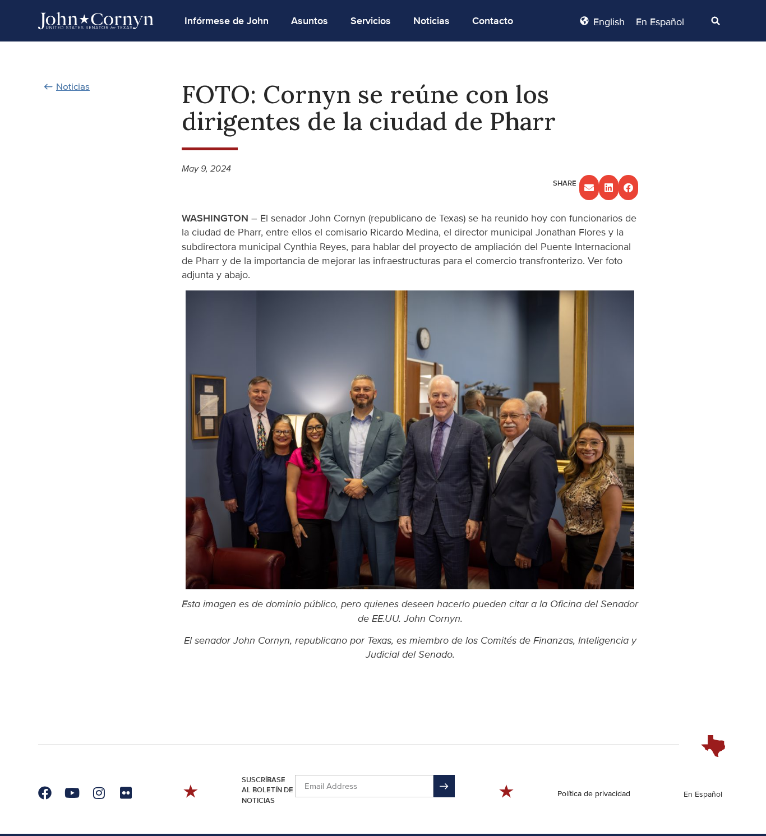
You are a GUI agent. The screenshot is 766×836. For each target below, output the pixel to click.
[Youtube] (71, 792)
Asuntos (309, 21)
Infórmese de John (226, 21)
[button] (226, 20)
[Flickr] (125, 792)
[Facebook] (44, 792)
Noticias (431, 21)
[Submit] (444, 786)
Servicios (370, 21)
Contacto (492, 21)
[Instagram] (98, 792)
